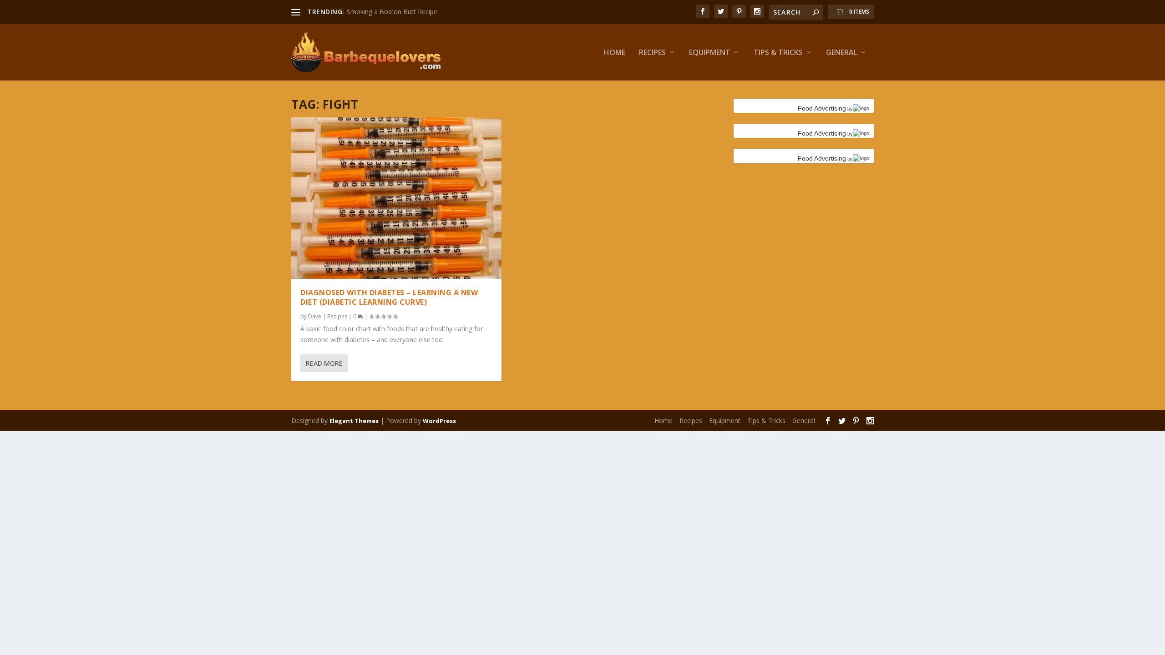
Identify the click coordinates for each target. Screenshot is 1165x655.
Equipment (709, 53)
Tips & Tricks (778, 53)
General (841, 53)
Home (614, 53)
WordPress (439, 421)
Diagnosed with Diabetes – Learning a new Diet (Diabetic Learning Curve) (389, 297)
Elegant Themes (354, 421)
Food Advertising (822, 108)
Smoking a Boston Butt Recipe (392, 11)
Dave (314, 316)
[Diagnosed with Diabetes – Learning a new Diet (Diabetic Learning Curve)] (396, 198)
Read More (324, 363)
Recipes (652, 53)
